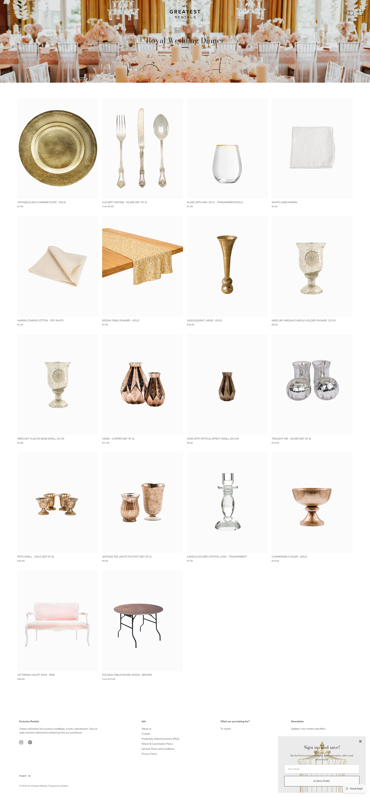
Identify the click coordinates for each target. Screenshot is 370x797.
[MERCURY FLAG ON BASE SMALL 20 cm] (57, 384)
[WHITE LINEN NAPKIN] (312, 148)
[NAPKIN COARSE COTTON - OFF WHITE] (57, 266)
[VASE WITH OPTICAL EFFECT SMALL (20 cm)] (227, 384)
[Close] (360, 741)
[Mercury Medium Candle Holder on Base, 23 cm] (312, 266)
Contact (146, 734)
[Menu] (8, 12)
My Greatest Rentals (37, 785)
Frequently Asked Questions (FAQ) (160, 739)
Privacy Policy (149, 754)
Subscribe (321, 781)
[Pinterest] (30, 742)
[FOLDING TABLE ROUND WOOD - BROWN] (142, 621)
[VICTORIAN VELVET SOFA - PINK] (57, 621)
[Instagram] (21, 742)
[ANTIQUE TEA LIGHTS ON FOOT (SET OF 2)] (142, 502)
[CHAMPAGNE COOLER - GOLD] (312, 502)
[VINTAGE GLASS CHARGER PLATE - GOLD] (57, 148)
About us (146, 729)
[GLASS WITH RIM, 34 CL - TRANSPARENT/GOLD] (227, 148)
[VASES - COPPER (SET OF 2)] (142, 384)
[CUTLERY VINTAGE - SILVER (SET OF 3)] (142, 148)
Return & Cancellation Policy (157, 744)
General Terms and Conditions (158, 749)
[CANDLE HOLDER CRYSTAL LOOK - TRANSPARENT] (227, 502)
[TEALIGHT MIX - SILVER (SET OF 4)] (312, 384)
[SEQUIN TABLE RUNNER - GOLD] (142, 266)
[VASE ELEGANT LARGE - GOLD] (227, 266)
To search (225, 729)
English (22, 776)
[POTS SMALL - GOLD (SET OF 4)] (57, 502)
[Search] (351, 13)
